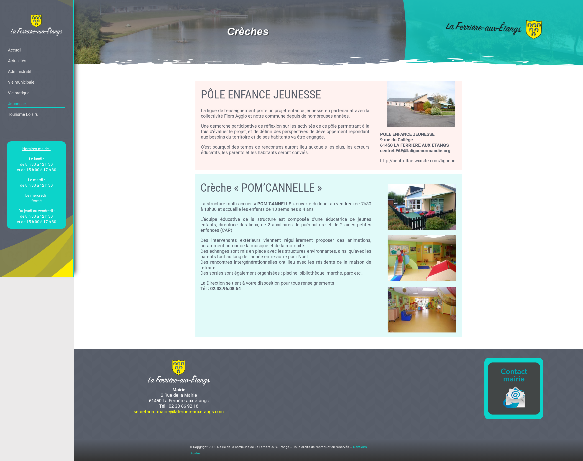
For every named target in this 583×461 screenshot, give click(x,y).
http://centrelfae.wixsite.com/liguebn (417, 160)
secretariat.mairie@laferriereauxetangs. (174, 411)
